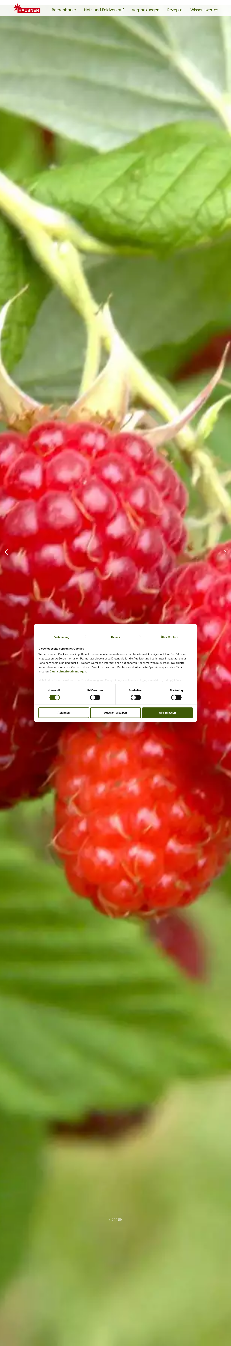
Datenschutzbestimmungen (67, 671)
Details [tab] (115, 637)
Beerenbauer (64, 10)
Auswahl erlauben (115, 712)
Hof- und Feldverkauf (104, 10)
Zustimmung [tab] (61, 637)
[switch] (95, 697)
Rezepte (174, 10)
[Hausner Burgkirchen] (29, 13)
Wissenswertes (204, 10)
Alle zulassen (167, 712)
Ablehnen (64, 712)
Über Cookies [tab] (169, 637)
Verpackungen (145, 10)
